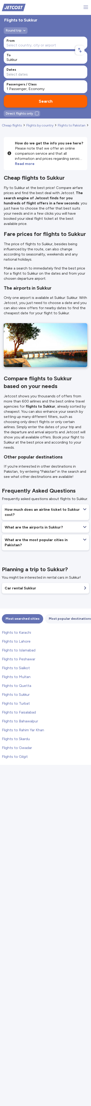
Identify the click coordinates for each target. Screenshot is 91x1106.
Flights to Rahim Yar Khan (23, 730)
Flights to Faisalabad (19, 712)
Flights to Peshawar (18, 659)
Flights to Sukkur (16, 694)
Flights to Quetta (16, 685)
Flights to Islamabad (18, 650)
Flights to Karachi (16, 632)
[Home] (14, 7)
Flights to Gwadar (17, 748)
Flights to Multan (16, 677)
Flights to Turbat (16, 703)
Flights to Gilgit (15, 756)
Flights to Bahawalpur (20, 721)
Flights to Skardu (16, 739)
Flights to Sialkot (16, 668)
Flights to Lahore (16, 641)
